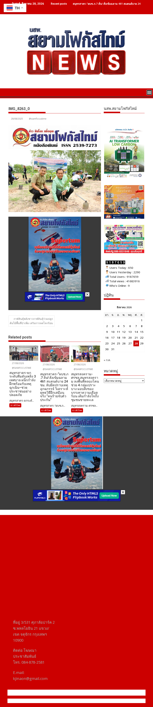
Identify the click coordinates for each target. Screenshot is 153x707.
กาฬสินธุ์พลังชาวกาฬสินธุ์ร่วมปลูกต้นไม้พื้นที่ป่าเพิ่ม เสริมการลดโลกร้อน (31, 321)
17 (113, 337)
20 (130, 337)
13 (130, 332)
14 (136, 332)
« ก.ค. (107, 360)
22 (141, 337)
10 (113, 332)
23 (107, 343)
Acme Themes (113, 701)
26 (124, 343)
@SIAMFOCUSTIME (21, 367)
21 (136, 337)
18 (118, 337)
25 (118, 343)
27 (130, 343)
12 (124, 332)
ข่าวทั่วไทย (15, 405)
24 (113, 343)
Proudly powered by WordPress (52, 701)
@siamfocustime (37, 118)
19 (124, 337)
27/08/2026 (17, 363)
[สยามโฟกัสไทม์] (12, 92)
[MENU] (149, 92)
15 (141, 332)
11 (118, 332)
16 (107, 337)
